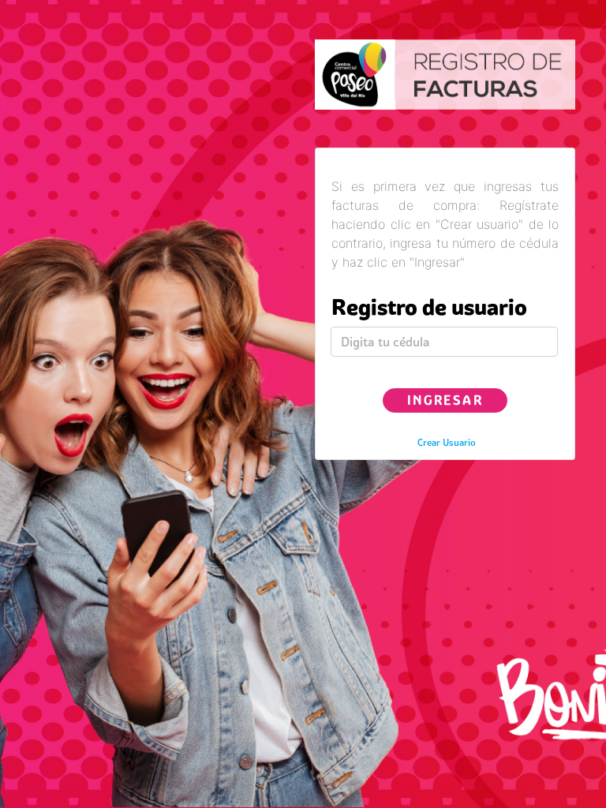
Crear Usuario (446, 442)
